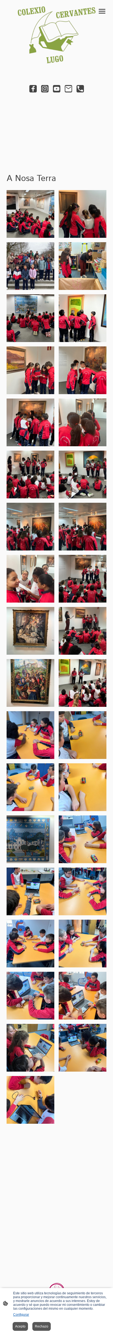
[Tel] (80, 88)
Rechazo (41, 1326)
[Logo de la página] (56, 34)
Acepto (20, 1326)
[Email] (68, 88)
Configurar (21, 1315)
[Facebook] (33, 88)
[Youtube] (56, 88)
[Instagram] (45, 88)
